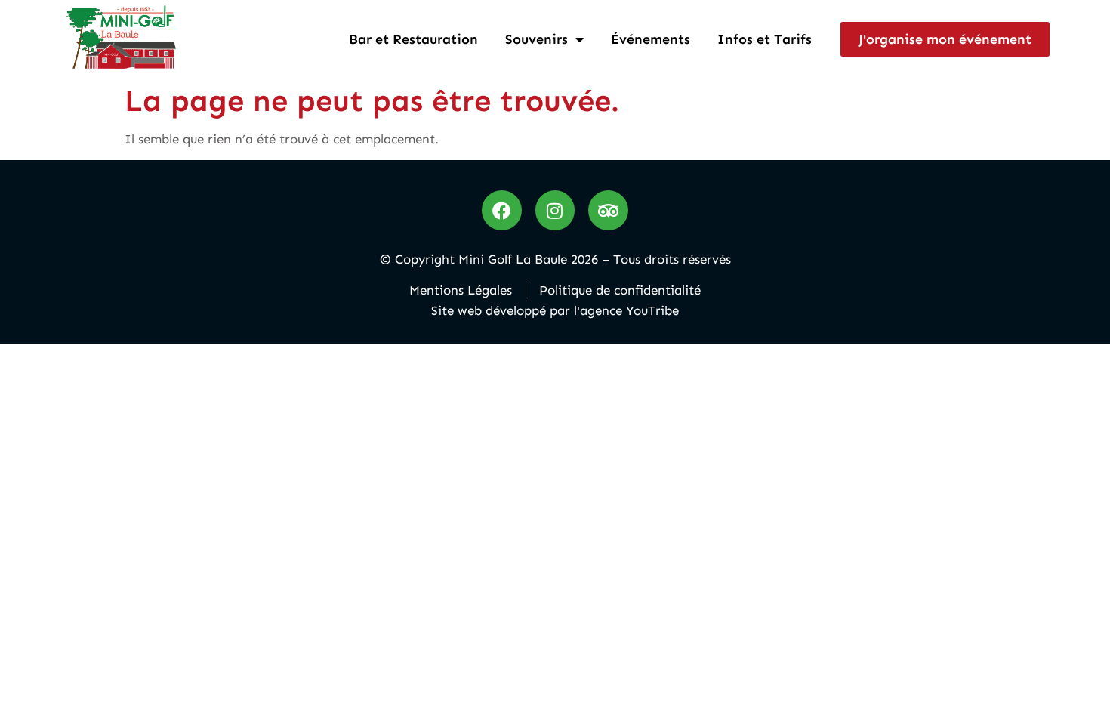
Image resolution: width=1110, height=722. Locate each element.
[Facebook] (502, 210)
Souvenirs (536, 39)
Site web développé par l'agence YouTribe (555, 310)
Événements (650, 39)
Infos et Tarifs (764, 39)
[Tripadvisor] (608, 210)
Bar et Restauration (413, 39)
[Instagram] (555, 210)
